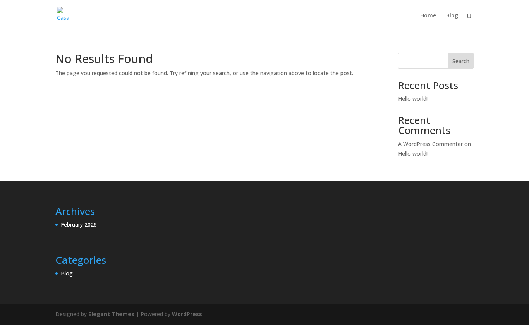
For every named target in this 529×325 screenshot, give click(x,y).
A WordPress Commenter (430, 144)
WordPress (187, 314)
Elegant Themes (111, 314)
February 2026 (79, 224)
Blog (452, 16)
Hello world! (413, 98)
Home (428, 16)
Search (460, 61)
